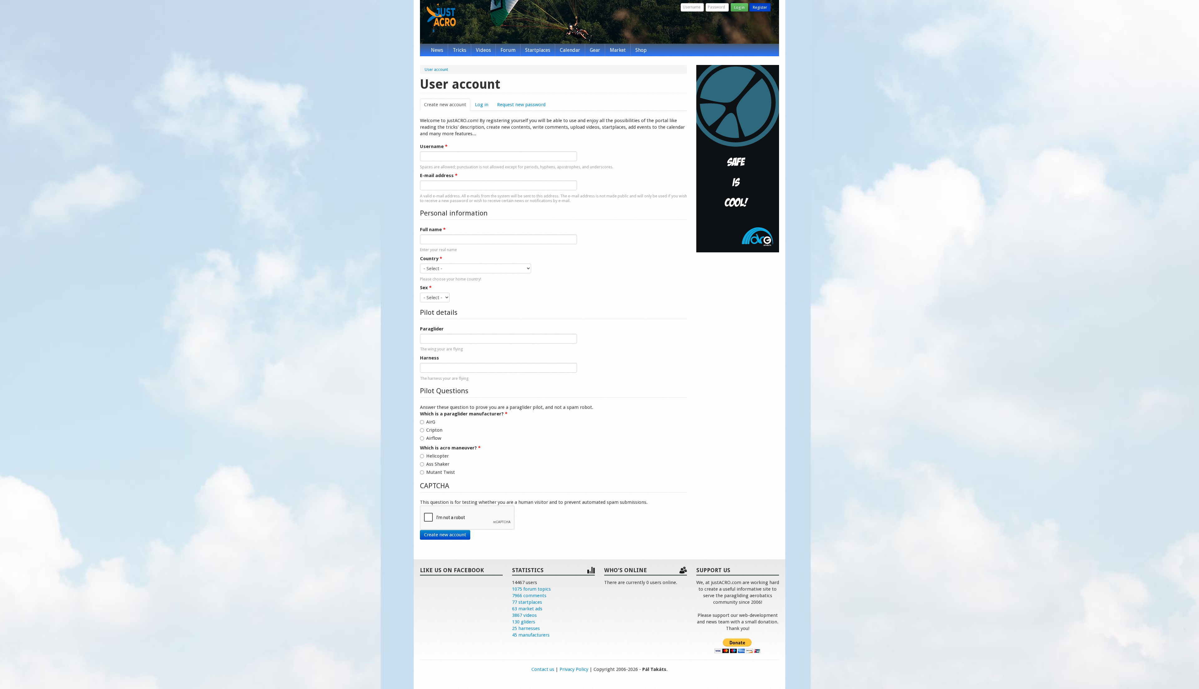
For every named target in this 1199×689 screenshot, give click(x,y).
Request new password (521, 104)
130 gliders (523, 622)
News (437, 50)
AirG (430, 422)
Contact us (542, 669)
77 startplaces (527, 602)
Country (431, 258)
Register (760, 7)
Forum (508, 50)
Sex (426, 287)
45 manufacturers (531, 635)
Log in (739, 7)
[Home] (441, 18)
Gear (595, 50)
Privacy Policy (574, 669)
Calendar (570, 50)
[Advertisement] (737, 352)
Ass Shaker (437, 464)
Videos (483, 50)
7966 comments (529, 595)
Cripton (434, 430)
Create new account (447, 104)
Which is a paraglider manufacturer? (463, 414)
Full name (433, 229)
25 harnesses (526, 628)
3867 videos (524, 615)
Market (618, 50)
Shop (641, 50)
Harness (429, 358)
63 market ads (527, 609)
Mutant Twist (440, 472)
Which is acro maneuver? (450, 448)
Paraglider (432, 329)
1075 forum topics (531, 589)
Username (433, 146)
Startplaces (537, 50)
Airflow (433, 438)
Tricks (459, 50)
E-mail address (438, 175)
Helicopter (437, 456)
